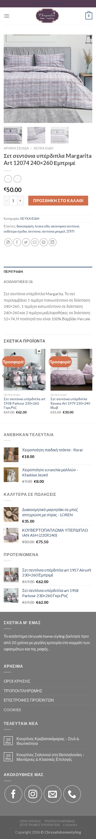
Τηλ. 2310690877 (48, 3)
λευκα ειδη (42, 226)
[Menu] (7, 16)
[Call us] (72, 794)
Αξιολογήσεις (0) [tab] (18, 282)
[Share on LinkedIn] (52, 242)
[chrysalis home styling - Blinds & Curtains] (47, 16)
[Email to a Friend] (35, 242)
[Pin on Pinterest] (44, 242)
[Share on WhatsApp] (8, 242)
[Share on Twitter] (26, 242)
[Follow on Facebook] (13, 794)
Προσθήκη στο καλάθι (58, 200)
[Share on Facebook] (17, 242)
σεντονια (34, 231)
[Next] (84, 79)
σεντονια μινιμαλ (53, 231)
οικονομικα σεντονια (65, 226)
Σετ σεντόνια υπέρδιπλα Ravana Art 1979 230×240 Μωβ (70, 403)
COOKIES (12, 709)
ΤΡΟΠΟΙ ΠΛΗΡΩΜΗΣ (23, 690)
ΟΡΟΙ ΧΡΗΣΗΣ (17, 681)
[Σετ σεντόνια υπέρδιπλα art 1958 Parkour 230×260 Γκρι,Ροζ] (25, 370)
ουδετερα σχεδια (15, 231)
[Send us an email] (53, 794)
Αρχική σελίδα (16, 148)
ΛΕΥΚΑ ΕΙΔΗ (43, 148)
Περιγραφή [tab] (13, 272)
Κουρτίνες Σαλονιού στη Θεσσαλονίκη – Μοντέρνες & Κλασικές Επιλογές (50, 757)
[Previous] (11, 79)
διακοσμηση (24, 226)
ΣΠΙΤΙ (70, 231)
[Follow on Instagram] (33, 794)
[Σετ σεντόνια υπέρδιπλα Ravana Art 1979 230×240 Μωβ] (71, 370)
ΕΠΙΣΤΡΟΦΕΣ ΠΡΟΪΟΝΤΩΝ (29, 700)
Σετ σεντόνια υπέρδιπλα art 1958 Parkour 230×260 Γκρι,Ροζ (25, 403)
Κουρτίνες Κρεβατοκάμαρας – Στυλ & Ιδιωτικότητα (47, 741)
